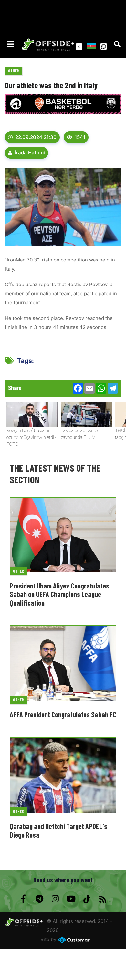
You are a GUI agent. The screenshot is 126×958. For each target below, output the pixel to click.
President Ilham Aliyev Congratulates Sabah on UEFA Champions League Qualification (59, 594)
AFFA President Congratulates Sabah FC (63, 714)
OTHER (13, 70)
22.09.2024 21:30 (36, 137)
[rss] (102, 899)
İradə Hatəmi (30, 153)
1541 (80, 137)
